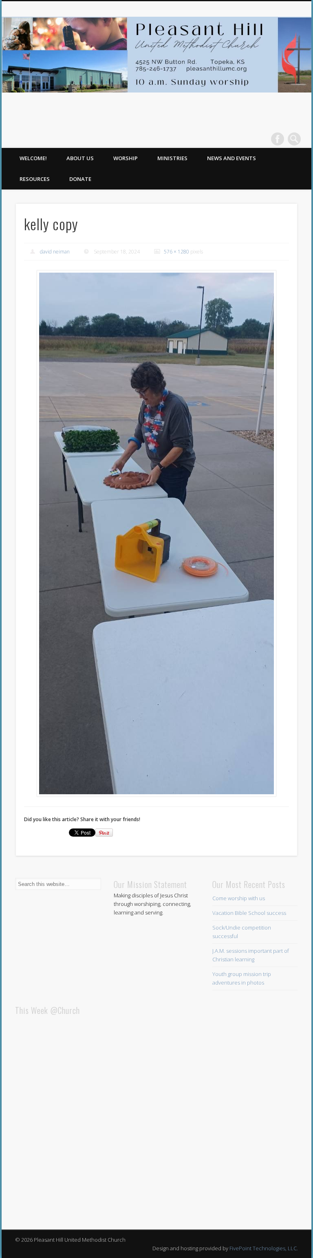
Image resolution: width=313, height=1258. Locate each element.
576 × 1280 (176, 251)
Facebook (277, 138)
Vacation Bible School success (249, 913)
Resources (35, 179)
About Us (80, 158)
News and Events (231, 158)
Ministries (172, 158)
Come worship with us (238, 898)
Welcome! (33, 158)
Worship (125, 158)
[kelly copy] (156, 533)
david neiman (55, 251)
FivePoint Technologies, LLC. (263, 1248)
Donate (80, 179)
